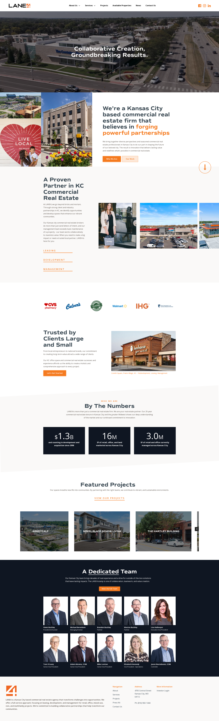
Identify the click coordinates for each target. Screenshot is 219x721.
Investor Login (163, 690)
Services (89, 5)
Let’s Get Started (55, 373)
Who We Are (111, 159)
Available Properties (122, 5)
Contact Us (151, 5)
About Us (73, 5)
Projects (104, 5)
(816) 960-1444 (144, 703)
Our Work (130, 159)
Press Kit (116, 702)
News (138, 5)
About (115, 690)
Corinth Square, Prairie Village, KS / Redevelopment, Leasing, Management (139, 373)
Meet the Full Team (109, 589)
